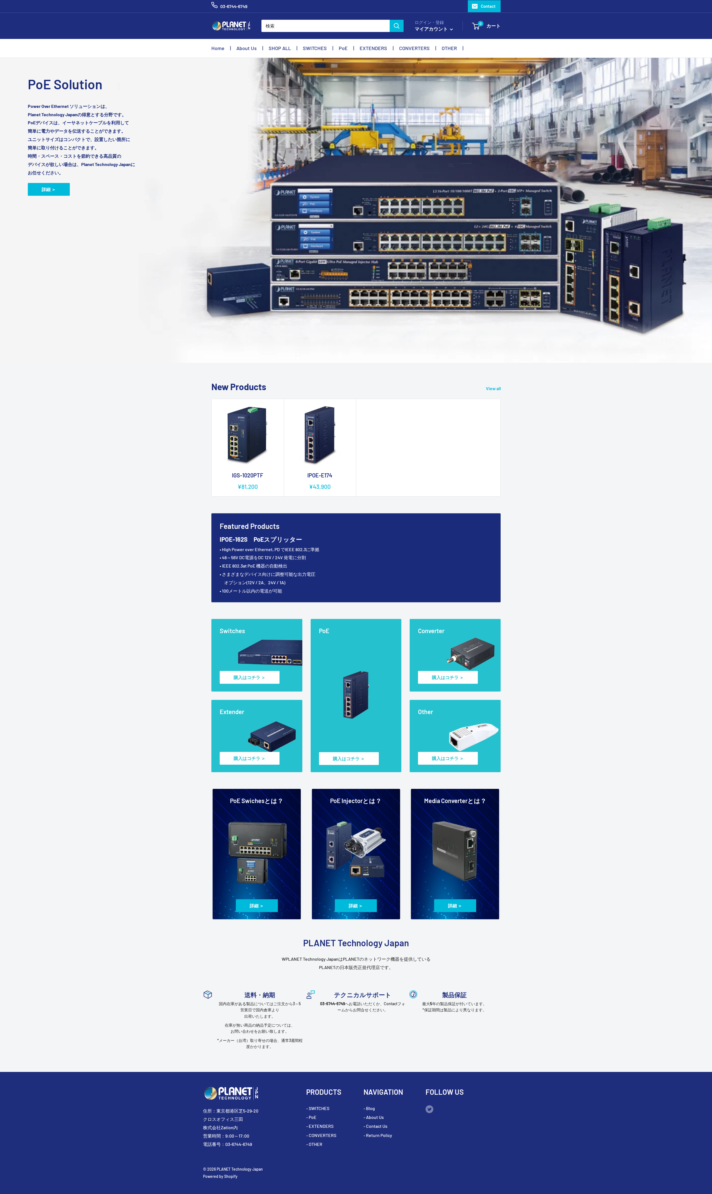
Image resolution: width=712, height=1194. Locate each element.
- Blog (369, 1108)
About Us (246, 48)
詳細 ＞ (49, 189)
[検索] (397, 26)
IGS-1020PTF (247, 475)
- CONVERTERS (321, 1135)
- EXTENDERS (319, 1126)
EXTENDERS (373, 48)
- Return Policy (378, 1135)
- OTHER (314, 1144)
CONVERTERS (414, 48)
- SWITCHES (317, 1108)
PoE (343, 48)
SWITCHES (315, 48)
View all (494, 388)
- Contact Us (375, 1126)
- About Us (374, 1117)
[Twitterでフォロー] (429, 1108)
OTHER (449, 48)
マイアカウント (432, 28)
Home (217, 48)
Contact (488, 6)
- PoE (311, 1117)
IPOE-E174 (319, 475)
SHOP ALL (280, 48)
